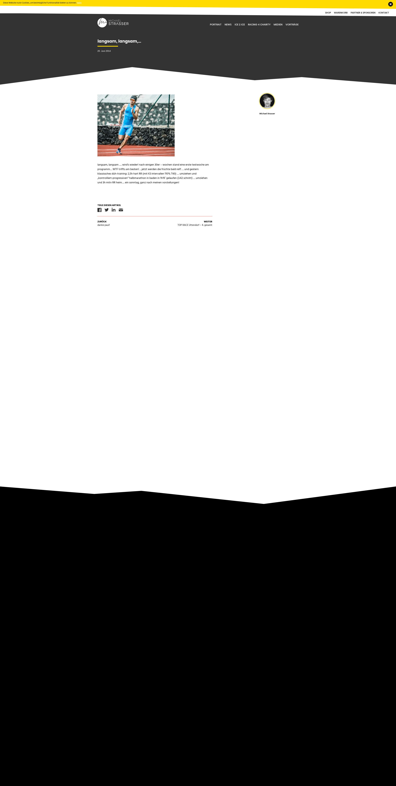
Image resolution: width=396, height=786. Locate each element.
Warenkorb (341, 12)
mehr (79, 2)
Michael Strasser (267, 113)
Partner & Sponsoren (363, 12)
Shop (328, 12)
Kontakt (384, 12)
